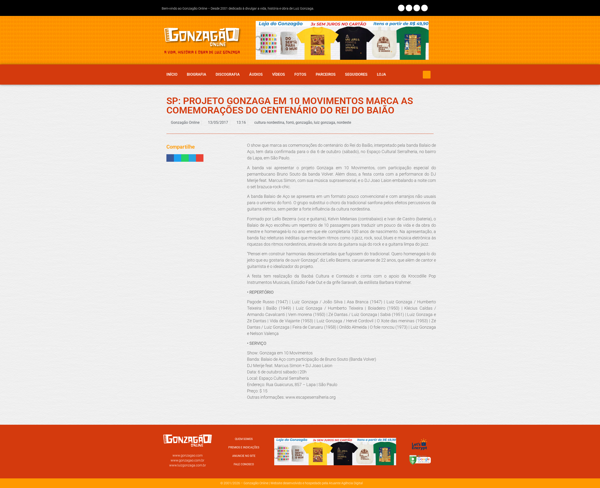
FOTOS (300, 74)
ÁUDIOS (256, 74)
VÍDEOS (278, 74)
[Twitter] (416, 8)
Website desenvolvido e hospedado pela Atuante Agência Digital (316, 483)
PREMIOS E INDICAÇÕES (243, 447)
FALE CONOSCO (244, 464)
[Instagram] (409, 8)
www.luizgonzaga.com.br (187, 465)
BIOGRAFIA (196, 74)
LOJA (381, 74)
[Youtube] (424, 8)
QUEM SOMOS (244, 439)
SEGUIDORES (356, 74)
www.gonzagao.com (187, 455)
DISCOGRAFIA (228, 74)
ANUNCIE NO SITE (243, 456)
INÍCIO (171, 74)
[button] (427, 75)
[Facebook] (401, 8)
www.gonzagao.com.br (187, 460)
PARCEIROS (326, 74)
